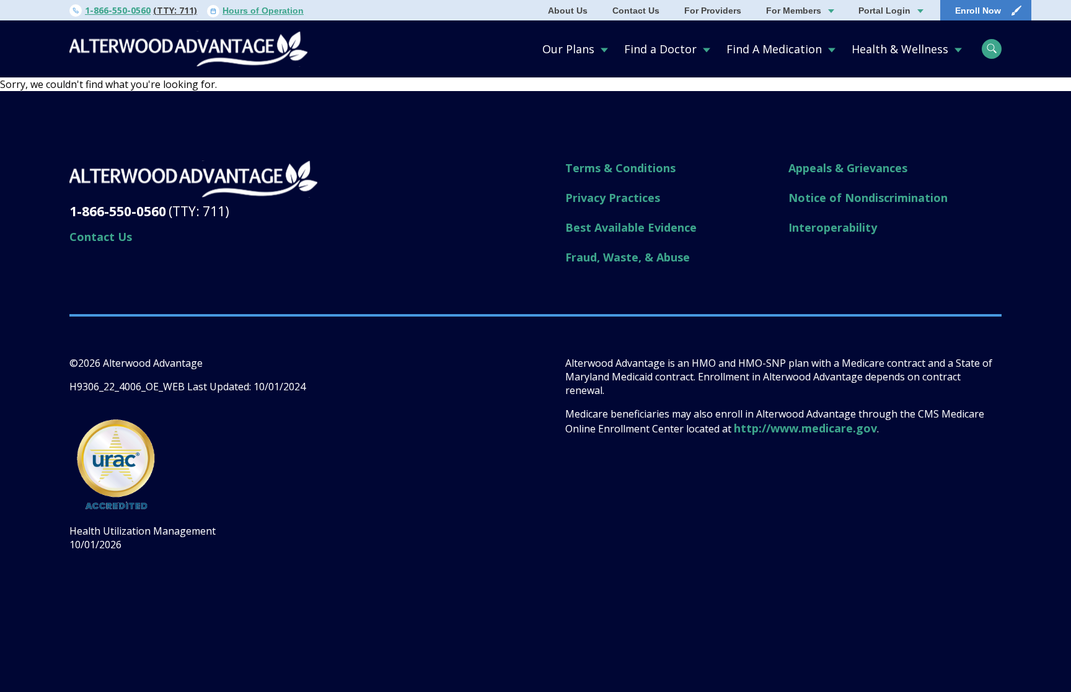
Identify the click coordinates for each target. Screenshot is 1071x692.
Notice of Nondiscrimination (868, 197)
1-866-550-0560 (118, 10)
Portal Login (884, 10)
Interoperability (832, 227)
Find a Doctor (660, 49)
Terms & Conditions (620, 167)
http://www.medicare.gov (805, 428)
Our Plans (568, 49)
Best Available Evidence (631, 227)
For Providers (712, 10)
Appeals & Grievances (847, 167)
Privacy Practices (612, 197)
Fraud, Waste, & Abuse (627, 257)
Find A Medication (774, 49)
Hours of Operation (263, 10)
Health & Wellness (900, 49)
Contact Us (635, 10)
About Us (568, 10)
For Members (793, 10)
